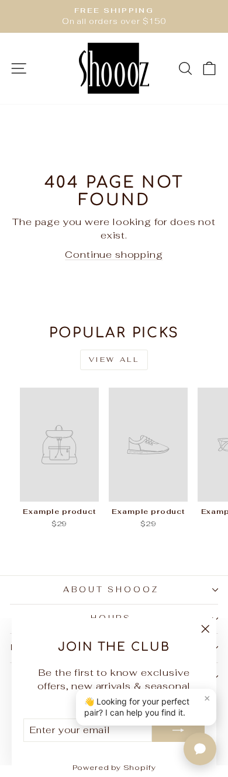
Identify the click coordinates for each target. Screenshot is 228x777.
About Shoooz (111, 590)
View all (114, 359)
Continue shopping (114, 254)
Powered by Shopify (114, 767)
